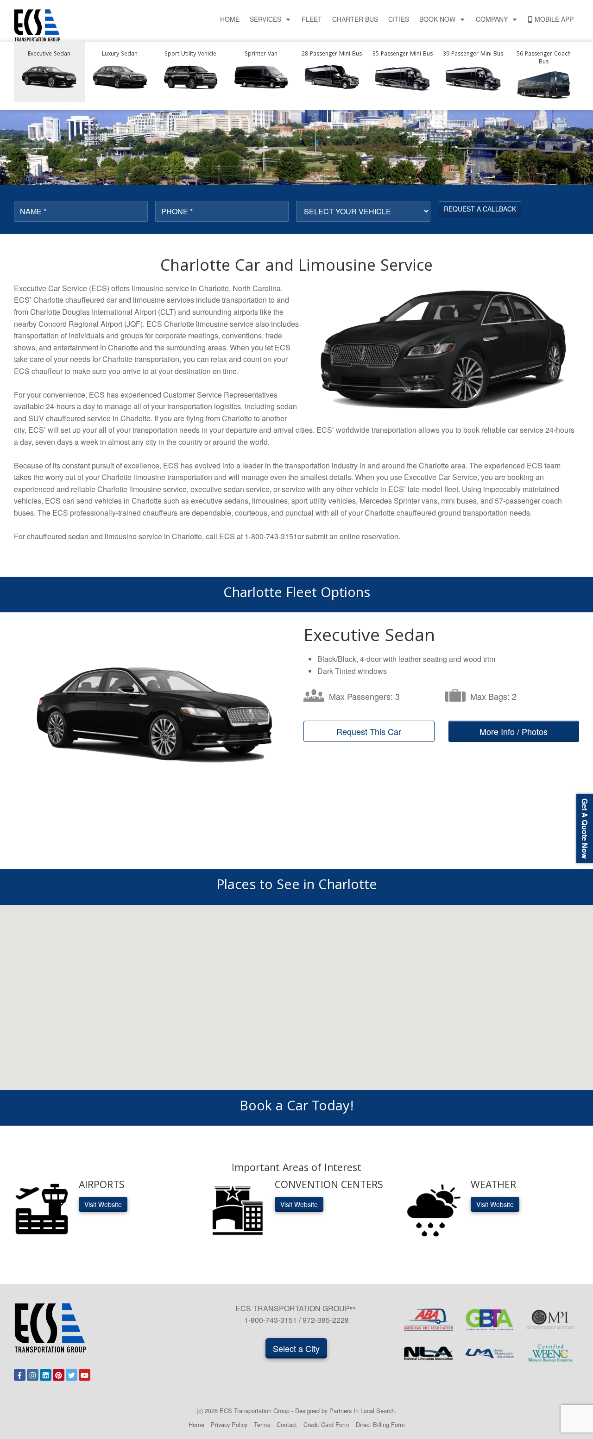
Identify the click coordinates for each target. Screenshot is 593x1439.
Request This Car (368, 731)
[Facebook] (19, 1375)
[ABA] (428, 1319)
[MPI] (550, 1319)
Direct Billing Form (380, 1424)
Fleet (312, 19)
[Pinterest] (58, 1375)
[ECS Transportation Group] (37, 24)
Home (230, 19)
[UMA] (489, 1353)
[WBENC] (550, 1353)
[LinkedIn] (45, 1375)
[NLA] (428, 1353)
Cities (398, 19)
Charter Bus (355, 19)
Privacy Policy (229, 1424)
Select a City (296, 1348)
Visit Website (103, 1204)
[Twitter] (71, 1375)
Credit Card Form (326, 1424)
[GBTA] (489, 1319)
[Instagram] (32, 1375)
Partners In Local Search (362, 1410)
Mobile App (554, 19)
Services (265, 19)
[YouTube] (84, 1375)
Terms (262, 1424)
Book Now (437, 19)
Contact (287, 1424)
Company (492, 19)
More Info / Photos (513, 731)
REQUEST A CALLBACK (480, 208)
